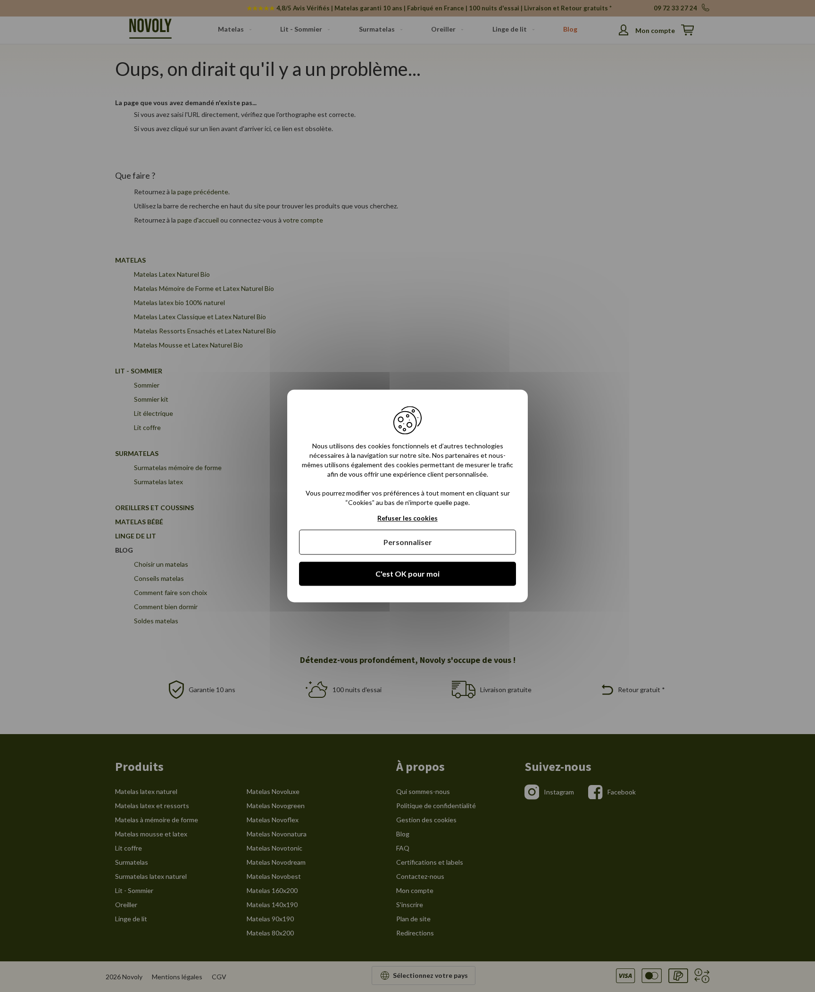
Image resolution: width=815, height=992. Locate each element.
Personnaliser (407, 541)
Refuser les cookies (407, 518)
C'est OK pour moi (407, 573)
